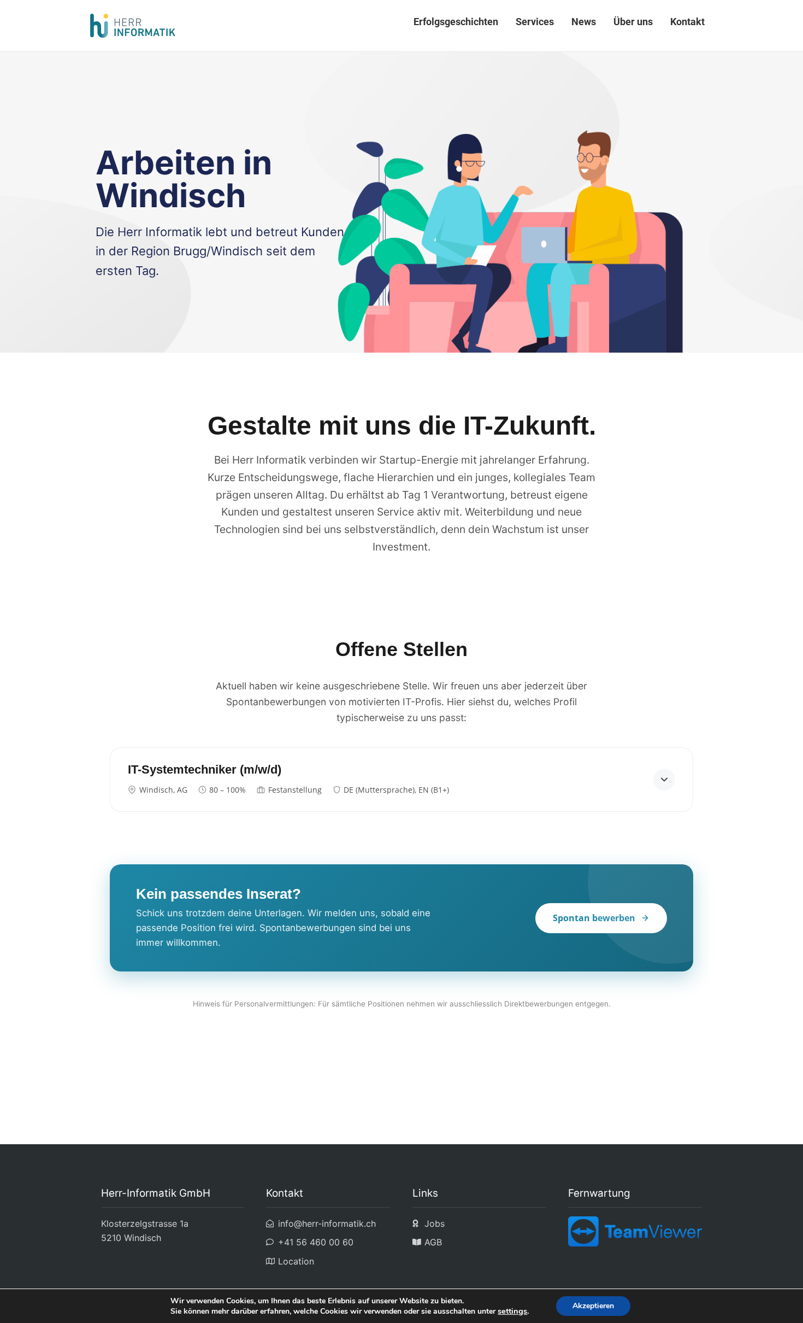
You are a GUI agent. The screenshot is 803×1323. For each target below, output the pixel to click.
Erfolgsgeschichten (456, 21)
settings (512, 1311)
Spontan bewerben (594, 918)
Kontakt (687, 21)
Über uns (633, 21)
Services (535, 21)
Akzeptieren (593, 1306)
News (583, 21)
